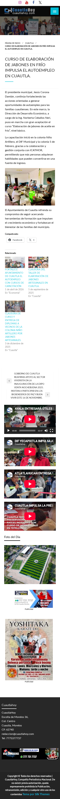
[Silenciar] (46, 430)
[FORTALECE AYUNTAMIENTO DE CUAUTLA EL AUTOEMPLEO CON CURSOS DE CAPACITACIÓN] (15, 262)
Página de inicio (12, 43)
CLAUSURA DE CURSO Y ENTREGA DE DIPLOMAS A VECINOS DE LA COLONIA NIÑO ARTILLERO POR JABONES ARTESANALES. (13, 327)
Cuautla (29, 43)
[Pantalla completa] (51, 430)
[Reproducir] (8, 430)
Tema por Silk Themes (36, 794)
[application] (30, 419)
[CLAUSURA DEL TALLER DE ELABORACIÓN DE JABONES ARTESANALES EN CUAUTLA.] (38, 262)
